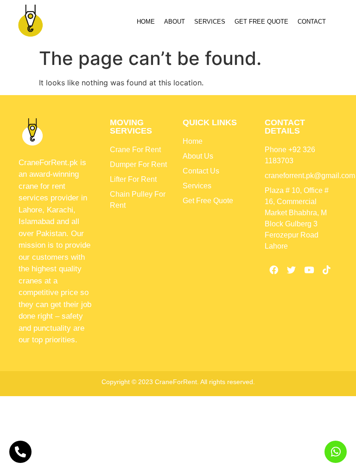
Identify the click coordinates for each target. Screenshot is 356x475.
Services (209, 21)
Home (146, 21)
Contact (312, 21)
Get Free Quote (261, 21)
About (174, 21)
